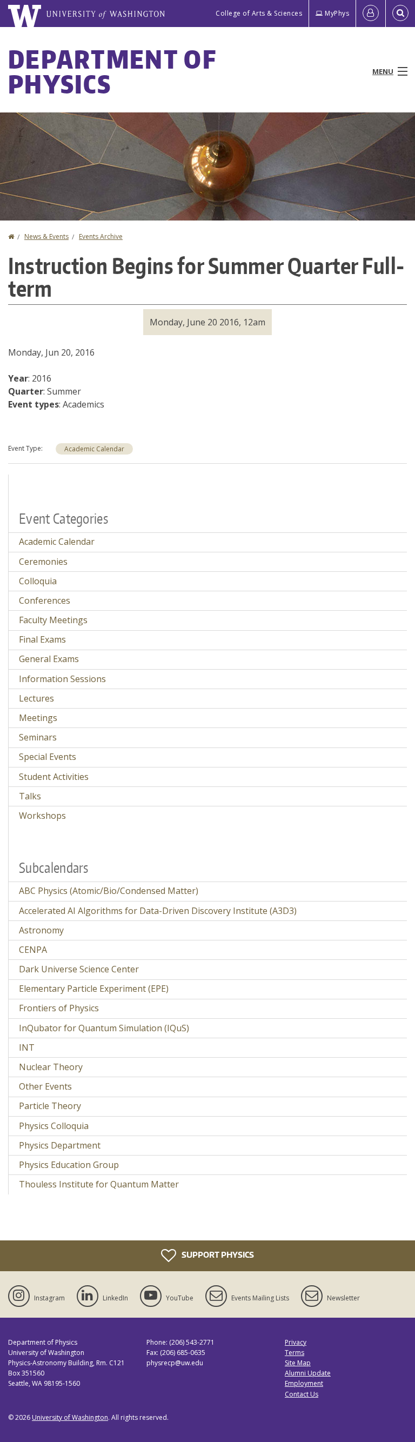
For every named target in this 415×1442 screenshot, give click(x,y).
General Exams (49, 659)
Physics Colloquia (54, 1126)
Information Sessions (62, 679)
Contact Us (301, 1394)
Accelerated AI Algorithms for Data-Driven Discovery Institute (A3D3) (158, 911)
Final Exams (42, 639)
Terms (294, 1352)
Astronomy (41, 930)
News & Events (46, 236)
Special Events (47, 757)
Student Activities (54, 777)
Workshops (42, 816)
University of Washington (70, 1417)
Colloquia (38, 581)
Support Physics (217, 1254)
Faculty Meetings (53, 620)
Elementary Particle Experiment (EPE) (94, 988)
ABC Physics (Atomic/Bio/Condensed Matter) (108, 891)
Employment (304, 1383)
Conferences (44, 600)
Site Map (298, 1362)
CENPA (33, 950)
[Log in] (370, 13)
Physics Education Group (69, 1165)
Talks (30, 796)
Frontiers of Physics (59, 1008)
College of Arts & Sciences (259, 13)
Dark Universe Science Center (79, 969)
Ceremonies (43, 562)
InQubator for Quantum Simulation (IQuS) (104, 1028)
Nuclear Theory (51, 1067)
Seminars (38, 737)
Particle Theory (50, 1106)
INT (27, 1047)
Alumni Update (308, 1373)
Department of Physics (112, 71)
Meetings (38, 718)
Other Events (45, 1086)
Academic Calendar (94, 448)
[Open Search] (400, 13)
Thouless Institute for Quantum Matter (99, 1184)
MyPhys (337, 13)
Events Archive (101, 236)
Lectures (36, 698)
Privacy (295, 1342)
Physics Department (60, 1145)
